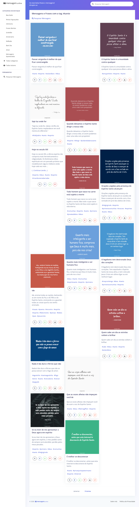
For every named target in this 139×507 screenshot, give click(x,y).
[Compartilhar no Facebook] (40, 80)
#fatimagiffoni (83, 409)
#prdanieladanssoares (88, 141)
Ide (33, 290)
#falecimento (44, 313)
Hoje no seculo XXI (40, 149)
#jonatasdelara (72, 214)
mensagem (14, 3)
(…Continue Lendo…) (40, 170)
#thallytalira (36, 135)
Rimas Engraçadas (12, 20)
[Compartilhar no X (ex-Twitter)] (35, 80)
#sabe (104, 347)
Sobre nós (113, 501)
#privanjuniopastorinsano (82, 471)
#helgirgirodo (43, 452)
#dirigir (77, 141)
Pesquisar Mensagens (13, 77)
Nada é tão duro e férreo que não (46, 363)
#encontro (49, 309)
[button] (60, 80)
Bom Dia (9, 45)
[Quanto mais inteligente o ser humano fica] (82, 242)
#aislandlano (50, 74)
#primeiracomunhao (109, 208)
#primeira (43, 449)
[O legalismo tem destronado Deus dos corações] (117, 240)
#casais (35, 309)
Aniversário (10, 37)
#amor (34, 379)
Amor (8, 50)
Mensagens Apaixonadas (10, 55)
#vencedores (48, 379)
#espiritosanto (72, 282)
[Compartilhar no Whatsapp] (45, 80)
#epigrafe (35, 382)
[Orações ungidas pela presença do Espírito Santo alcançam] (117, 166)
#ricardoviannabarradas (40, 178)
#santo (34, 74)
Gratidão (9, 32)
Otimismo (9, 24)
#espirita (35, 175)
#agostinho (36, 375)
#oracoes (120, 208)
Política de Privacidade (127, 501)
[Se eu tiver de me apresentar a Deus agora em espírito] (47, 410)
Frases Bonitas (11, 28)
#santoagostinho (47, 375)
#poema (41, 309)
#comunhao (57, 449)
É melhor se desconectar (77, 456)
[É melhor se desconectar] (82, 437)
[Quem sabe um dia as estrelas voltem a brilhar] (117, 312)
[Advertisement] (47, 221)
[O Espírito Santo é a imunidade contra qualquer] (117, 39)
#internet (77, 474)
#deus (58, 74)
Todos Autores (11, 65)
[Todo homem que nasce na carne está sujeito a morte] (82, 172)
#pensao (53, 313)
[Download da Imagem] (55, 80)
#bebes (59, 313)
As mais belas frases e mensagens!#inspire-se (42, 4)
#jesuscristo (41, 316)
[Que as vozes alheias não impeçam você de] (82, 375)
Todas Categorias (12, 61)
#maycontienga (107, 281)
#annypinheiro (107, 74)
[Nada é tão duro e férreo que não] (47, 344)
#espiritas (128, 208)
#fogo (56, 375)
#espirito (41, 74)
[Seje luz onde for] (47, 102)
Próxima (88, 491)
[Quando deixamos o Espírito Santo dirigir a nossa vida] (82, 104)
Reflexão (9, 41)
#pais (34, 316)
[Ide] (47, 271)
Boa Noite (9, 15)
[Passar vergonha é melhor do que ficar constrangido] (47, 39)
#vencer (57, 379)
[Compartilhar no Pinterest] (50, 80)
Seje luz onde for (39, 121)
